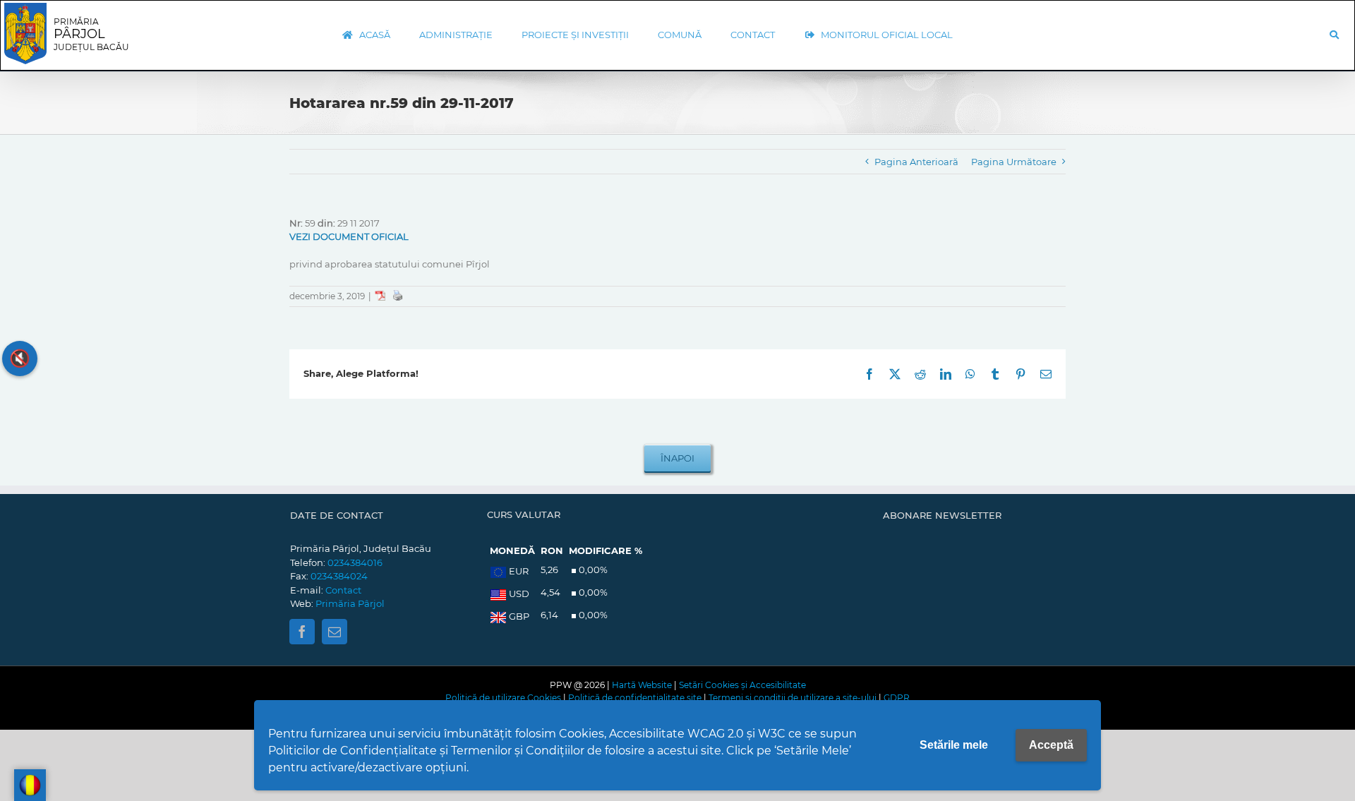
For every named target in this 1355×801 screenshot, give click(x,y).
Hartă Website (642, 685)
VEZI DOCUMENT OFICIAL (349, 236)
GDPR (897, 697)
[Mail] (334, 631)
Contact (343, 590)
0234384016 (355, 562)
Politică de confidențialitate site (634, 697)
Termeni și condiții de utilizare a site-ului (793, 697)
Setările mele (954, 745)
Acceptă (1051, 745)
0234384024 (339, 576)
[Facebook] (302, 631)
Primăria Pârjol (350, 603)
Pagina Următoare (1013, 161)
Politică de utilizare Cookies (503, 697)
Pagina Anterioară (916, 161)
